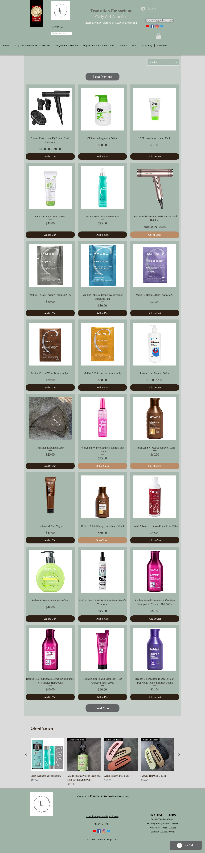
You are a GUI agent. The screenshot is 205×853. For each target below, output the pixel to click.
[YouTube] (147, 26)
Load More (102, 708)
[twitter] (161, 26)
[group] (102, 762)
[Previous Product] (26, 754)
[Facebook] (99, 831)
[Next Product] (179, 754)
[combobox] (163, 62)
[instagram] (157, 26)
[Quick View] (47, 754)
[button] (158, 36)
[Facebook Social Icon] (152, 26)
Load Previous (102, 76)
